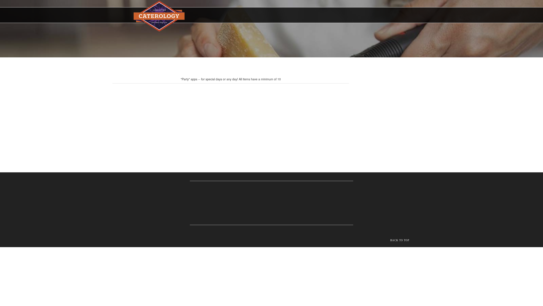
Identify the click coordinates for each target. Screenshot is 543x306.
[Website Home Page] (159, 16)
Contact (362, 15)
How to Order (283, 15)
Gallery (304, 15)
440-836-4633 (390, 15)
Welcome (206, 15)
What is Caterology (233, 15)
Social (346, 15)
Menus (259, 15)
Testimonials (326, 15)
